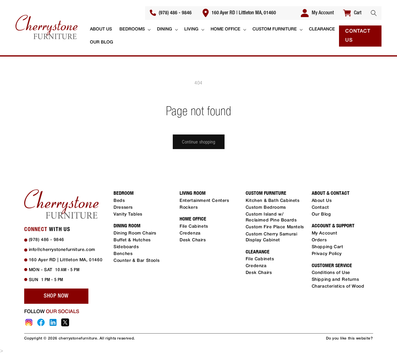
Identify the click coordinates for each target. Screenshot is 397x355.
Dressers (123, 208)
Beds (119, 201)
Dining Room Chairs (135, 233)
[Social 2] (41, 322)
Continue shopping (198, 141)
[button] (374, 13)
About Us (322, 201)
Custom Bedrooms (266, 208)
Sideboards (126, 247)
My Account (324, 233)
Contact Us (357, 36)
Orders (319, 240)
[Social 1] (28, 322)
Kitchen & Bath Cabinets (273, 201)
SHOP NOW (56, 296)
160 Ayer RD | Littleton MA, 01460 (243, 13)
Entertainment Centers (204, 201)
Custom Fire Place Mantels (275, 227)
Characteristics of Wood (338, 286)
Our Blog (321, 214)
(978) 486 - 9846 (175, 13)
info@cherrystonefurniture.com (62, 250)
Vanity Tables (128, 214)
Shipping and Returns (335, 280)
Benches (123, 254)
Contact (320, 208)
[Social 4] (65, 322)
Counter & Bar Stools (136, 261)
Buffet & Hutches (132, 240)
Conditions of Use (331, 273)
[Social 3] (53, 322)
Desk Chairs (193, 240)
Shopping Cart (327, 247)
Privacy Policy (327, 254)
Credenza (190, 233)
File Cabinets (194, 227)
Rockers (189, 208)
